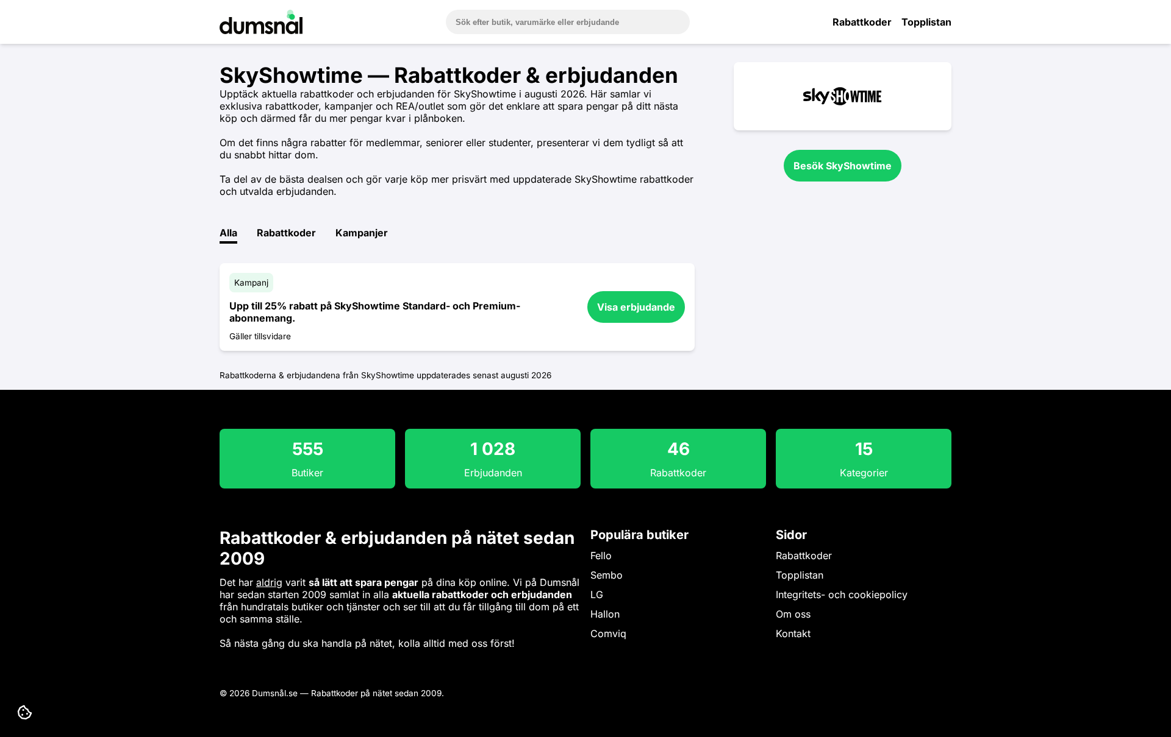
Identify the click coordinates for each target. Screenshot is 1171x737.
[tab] (228, 235)
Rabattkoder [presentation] (286, 233)
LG (596, 594)
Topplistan (926, 22)
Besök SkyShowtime (842, 166)
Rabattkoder (862, 22)
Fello (601, 555)
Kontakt (793, 633)
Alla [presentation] (228, 233)
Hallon (605, 614)
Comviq (608, 633)
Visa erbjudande (636, 307)
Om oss (793, 614)
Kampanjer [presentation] (361, 233)
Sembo (606, 575)
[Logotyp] (261, 30)
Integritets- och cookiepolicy (842, 594)
